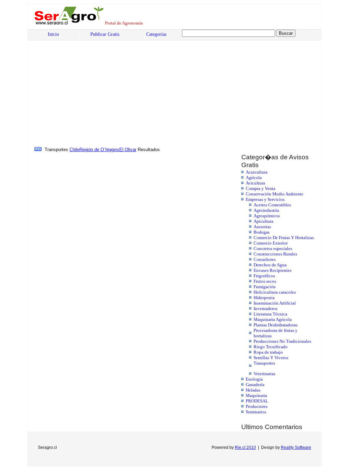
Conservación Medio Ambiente (274, 193)
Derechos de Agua (270, 264)
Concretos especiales (273, 248)
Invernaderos (265, 308)
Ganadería (255, 384)
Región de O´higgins (99, 149)
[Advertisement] (86, 94)
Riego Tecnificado (271, 346)
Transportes (264, 363)
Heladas (253, 390)
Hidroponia (264, 297)
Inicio (53, 34)
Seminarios (256, 411)
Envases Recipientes (272, 270)
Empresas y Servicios (265, 199)
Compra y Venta (260, 188)
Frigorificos (264, 275)
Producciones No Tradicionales (282, 341)
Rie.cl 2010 (245, 447)
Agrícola (254, 177)
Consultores (265, 259)
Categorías (156, 34)
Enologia (254, 379)
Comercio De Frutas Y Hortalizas (284, 237)
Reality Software (296, 447)
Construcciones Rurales (275, 253)
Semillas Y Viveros (271, 357)
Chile (74, 149)
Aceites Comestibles (272, 204)
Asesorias (262, 226)
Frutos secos (265, 281)
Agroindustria (266, 210)
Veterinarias (264, 373)
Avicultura (255, 183)
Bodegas (262, 232)
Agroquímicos (267, 215)
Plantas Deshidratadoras (276, 324)
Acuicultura (257, 172)
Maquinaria (256, 395)
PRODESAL (257, 400)
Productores (257, 406)
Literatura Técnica (270, 314)
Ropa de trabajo (268, 352)
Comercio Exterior (271, 243)
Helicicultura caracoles (275, 292)
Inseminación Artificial (275, 303)
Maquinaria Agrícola (273, 319)
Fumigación (265, 286)
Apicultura (263, 221)
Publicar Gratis (104, 34)
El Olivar (127, 149)
